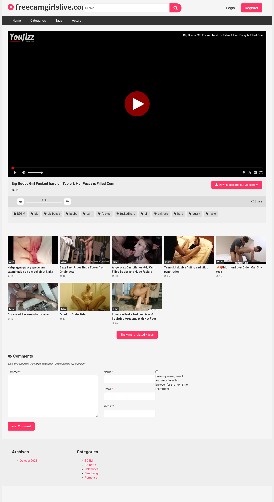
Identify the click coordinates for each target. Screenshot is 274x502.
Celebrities (91, 469)
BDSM (21, 213)
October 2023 (28, 460)
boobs (73, 213)
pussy (196, 213)
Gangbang (91, 473)
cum (89, 213)
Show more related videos (137, 334)
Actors (76, 20)
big (36, 213)
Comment (14, 372)
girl (146, 213)
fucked (106, 213)
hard (180, 213)
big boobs (53, 213)
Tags (59, 20)
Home (16, 20)
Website (109, 406)
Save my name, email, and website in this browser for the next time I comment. (171, 382)
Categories (38, 20)
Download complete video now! (238, 184)
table (212, 213)
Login (230, 8)
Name (109, 372)
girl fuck (162, 213)
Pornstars (91, 477)
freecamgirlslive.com (51, 7)
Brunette (90, 464)
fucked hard (127, 213)
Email (108, 389)
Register (251, 8)
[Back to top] (260, 490)
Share (258, 201)
